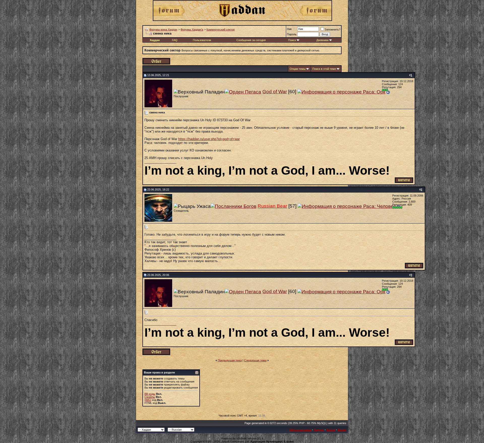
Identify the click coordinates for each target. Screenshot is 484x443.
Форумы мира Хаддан (163, 29)
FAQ (174, 40)
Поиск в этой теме (324, 68)
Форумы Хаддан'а (191, 29)
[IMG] (147, 399)
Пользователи (202, 40)
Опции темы (298, 68)
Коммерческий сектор (220, 29)
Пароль (291, 34)
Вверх (342, 429)
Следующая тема (255, 360)
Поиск (292, 40)
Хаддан (319, 429)
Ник (289, 28)
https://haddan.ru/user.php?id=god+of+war (209, 139)
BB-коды (149, 393)
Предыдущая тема (230, 360)
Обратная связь (300, 429)
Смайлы (149, 396)
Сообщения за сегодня (251, 40)
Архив (330, 429)
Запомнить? (332, 29)
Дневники (322, 40)
